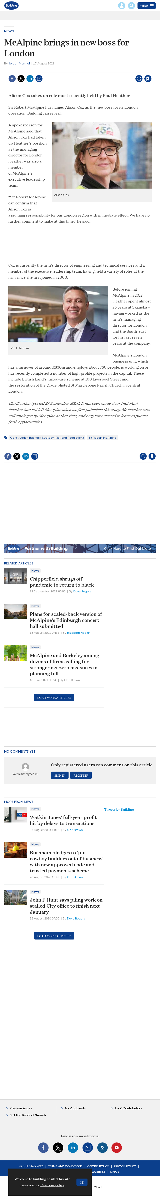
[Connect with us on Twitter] (58, 1147)
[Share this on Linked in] (30, 78)
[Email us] (87, 1147)
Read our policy (52, 1185)
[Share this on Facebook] (12, 78)
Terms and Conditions (65, 1166)
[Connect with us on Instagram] (102, 1147)
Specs (114, 1172)
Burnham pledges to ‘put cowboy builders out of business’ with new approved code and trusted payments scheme (67, 861)
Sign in (95, 70)
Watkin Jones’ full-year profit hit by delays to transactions (63, 820)
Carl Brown (75, 830)
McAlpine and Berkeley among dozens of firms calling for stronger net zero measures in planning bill (64, 664)
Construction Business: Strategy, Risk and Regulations (47, 438)
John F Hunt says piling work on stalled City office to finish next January (66, 905)
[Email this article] (39, 78)
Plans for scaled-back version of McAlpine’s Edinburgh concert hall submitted (66, 620)
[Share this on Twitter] (21, 78)
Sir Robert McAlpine (102, 438)
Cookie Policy (98, 1166)
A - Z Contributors (128, 1108)
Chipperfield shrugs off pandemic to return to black (62, 581)
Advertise (98, 1172)
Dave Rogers (82, 591)
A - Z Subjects (75, 1108)
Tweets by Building (119, 809)
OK (82, 1182)
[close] (151, 70)
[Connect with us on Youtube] (116, 1147)
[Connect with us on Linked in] (73, 1147)
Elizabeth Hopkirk (79, 633)
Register (81, 775)
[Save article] (148, 78)
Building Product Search (28, 1115)
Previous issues (21, 1108)
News (9, 31)
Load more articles (54, 697)
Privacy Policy (125, 1166)
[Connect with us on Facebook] (43, 1147)
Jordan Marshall (19, 63)
